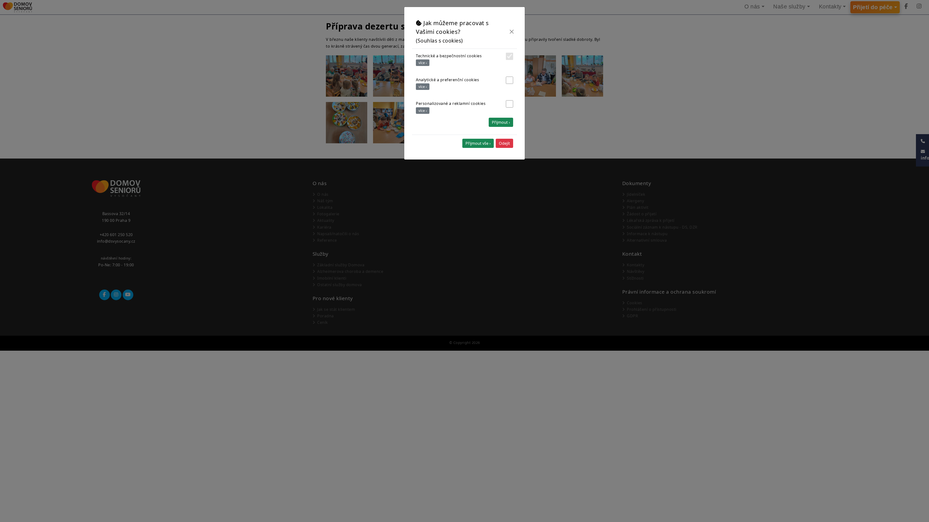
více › (423, 62)
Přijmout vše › (478, 143)
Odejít (504, 143)
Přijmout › (501, 122)
